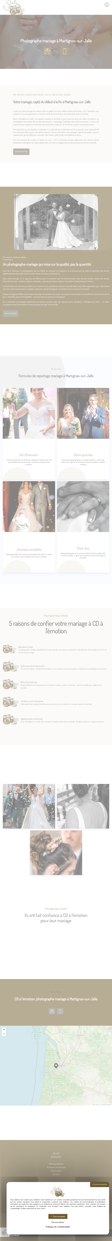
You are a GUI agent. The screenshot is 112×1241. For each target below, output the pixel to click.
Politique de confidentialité (58, 1227)
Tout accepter (58, 1216)
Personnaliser (57, 1222)
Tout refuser (14, 1235)
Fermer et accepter (100, 1184)
